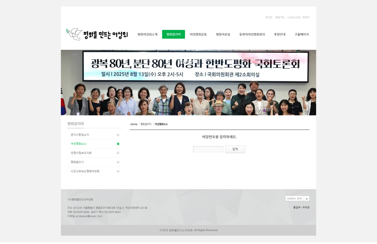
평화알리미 (173, 34)
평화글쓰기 (77, 162)
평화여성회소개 (147, 34)
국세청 (306, 207)
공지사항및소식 (80, 134)
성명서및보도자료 (81, 152)
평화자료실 (223, 34)
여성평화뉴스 (78, 143)
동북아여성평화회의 (252, 34)
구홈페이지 (302, 34)
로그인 (269, 17)
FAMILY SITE (294, 198)
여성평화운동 (198, 34)
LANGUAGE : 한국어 (298, 17)
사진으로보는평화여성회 (85, 171)
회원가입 (280, 17)
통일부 (296, 207)
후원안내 (279, 34)
